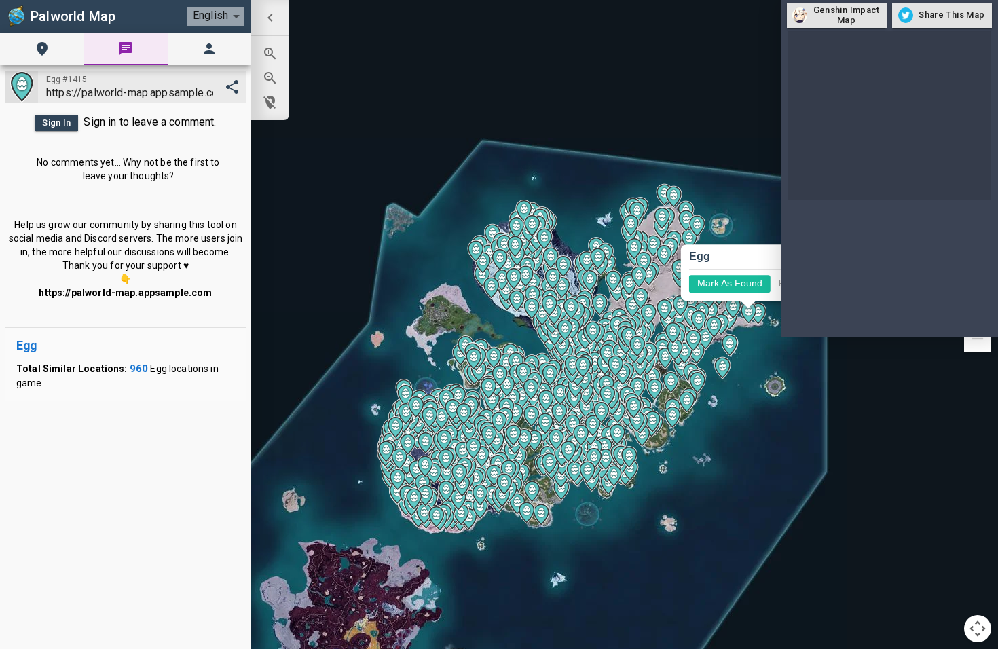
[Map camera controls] (977, 628)
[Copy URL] (232, 86)
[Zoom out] (977, 338)
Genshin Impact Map (846, 15)
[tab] (42, 49)
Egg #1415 (66, 79)
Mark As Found (729, 284)
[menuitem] (270, 17)
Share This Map (951, 15)
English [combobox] (210, 15)
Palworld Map (73, 16)
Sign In (56, 122)
